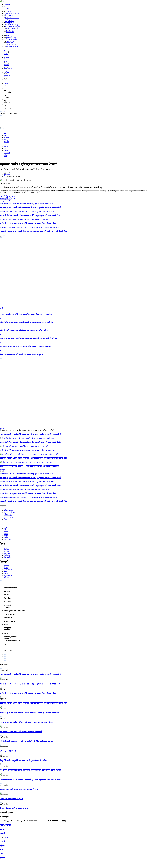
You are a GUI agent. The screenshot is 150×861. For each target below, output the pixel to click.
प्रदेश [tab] (5, 6)
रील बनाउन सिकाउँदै (12, 46)
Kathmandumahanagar (12, 13)
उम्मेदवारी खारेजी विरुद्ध (12, 45)
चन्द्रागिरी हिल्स (9, 21)
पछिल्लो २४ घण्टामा (9, 510)
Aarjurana (8, 11)
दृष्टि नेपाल (7, 175)
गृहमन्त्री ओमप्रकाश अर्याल (8, 196)
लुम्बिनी (6, 535)
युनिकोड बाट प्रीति (9, 518)
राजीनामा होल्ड (10, 32)
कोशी (5, 528)
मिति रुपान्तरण (8, 514)
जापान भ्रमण (9, 43)
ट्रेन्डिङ (6, 577)
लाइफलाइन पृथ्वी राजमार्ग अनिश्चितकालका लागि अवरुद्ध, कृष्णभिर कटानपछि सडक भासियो (30, 434)
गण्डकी (6, 534)
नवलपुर (6, 837)
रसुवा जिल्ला (8, 17)
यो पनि (6, 568)
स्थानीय (6, 141)
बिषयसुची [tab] (7, 8)
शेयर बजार (7, 548)
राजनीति (6, 143)
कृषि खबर (7, 553)
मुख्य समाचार (8, 137)
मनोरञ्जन (7, 152)
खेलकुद (6, 150)
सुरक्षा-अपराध (8, 575)
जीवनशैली (7, 154)
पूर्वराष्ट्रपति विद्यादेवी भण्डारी (8, 198)
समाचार (6, 139)
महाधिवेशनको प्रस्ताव (11, 24)
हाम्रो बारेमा (7, 519)
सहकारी (6, 552)
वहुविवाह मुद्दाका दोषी (12, 28)
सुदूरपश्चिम (7, 539)
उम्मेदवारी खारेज (10, 30)
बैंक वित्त (6, 550)
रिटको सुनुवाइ (10, 41)
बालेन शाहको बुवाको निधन (12, 26)
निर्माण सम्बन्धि (8, 555)
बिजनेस (6, 145)
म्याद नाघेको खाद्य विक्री (12, 19)
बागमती (6, 532)
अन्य (5, 571)
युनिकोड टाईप (8, 516)
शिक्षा (5, 148)
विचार (5, 156)
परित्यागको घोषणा (11, 37)
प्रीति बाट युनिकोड (9, 512)
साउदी (8, 35)
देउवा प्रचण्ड (9, 15)
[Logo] (2, 1)
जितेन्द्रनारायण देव (11, 39)
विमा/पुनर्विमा (7, 557)
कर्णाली (6, 537)
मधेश (5, 530)
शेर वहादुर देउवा (9, 22)
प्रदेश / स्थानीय (5, 825)
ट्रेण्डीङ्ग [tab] (7, 4)
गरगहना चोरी (9, 34)
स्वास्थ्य (6, 146)
